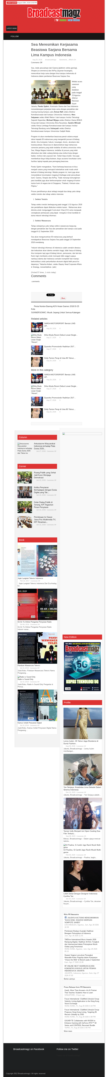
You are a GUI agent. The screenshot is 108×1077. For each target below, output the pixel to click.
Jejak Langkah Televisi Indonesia (30, 578)
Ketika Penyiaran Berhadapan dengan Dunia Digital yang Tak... (45, 489)
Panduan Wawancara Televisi (29, 665)
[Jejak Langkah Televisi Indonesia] (37, 576)
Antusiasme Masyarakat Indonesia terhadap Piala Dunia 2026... (44, 446)
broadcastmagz (50, 60)
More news (68, 1031)
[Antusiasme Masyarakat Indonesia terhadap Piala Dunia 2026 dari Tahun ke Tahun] (25, 448)
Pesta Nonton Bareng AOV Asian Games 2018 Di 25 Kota (55, 307)
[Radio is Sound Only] (26, 677)
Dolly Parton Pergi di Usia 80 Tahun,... (60, 358)
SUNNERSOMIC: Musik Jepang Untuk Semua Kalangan (55, 312)
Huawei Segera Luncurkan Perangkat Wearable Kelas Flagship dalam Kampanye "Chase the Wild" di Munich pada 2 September (82, 957)
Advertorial (63, 60)
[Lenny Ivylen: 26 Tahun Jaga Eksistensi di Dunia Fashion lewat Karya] (83, 739)
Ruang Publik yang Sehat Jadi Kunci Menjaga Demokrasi (45, 475)
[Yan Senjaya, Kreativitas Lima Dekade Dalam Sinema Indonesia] (83, 785)
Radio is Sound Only (25, 679)
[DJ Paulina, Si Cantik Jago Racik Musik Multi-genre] (83, 847)
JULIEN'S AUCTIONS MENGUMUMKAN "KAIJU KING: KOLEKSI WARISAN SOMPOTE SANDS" (82, 920)
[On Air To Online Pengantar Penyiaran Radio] (37, 620)
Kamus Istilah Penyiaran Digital (30, 723)
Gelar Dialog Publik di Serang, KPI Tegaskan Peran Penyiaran (43, 504)
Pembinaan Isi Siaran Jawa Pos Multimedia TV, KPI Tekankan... (45, 519)
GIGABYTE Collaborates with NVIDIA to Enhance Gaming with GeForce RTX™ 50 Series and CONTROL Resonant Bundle (80, 1023)
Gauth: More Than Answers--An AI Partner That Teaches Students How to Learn (81, 991)
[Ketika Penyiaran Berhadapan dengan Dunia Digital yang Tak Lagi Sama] (25, 492)
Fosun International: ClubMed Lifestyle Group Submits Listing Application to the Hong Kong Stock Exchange (82, 1001)
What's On (72, 60)
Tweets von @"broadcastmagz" (69, 1055)
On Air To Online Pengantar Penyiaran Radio (34, 622)
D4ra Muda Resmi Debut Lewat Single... (61, 335)
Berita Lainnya (69, 979)
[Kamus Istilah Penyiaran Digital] (37, 720)
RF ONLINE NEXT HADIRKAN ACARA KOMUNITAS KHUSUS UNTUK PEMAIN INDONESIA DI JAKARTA (80, 968)
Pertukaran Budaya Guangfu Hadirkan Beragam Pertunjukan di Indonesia (79, 932)
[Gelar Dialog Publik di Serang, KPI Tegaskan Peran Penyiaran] (25, 507)
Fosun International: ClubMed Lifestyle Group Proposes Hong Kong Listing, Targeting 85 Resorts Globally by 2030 (82, 1012)
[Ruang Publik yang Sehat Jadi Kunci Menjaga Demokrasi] (25, 477)
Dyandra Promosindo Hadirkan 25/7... (60, 346)
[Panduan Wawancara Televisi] (37, 663)
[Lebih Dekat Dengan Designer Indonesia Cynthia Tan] (83, 891)
